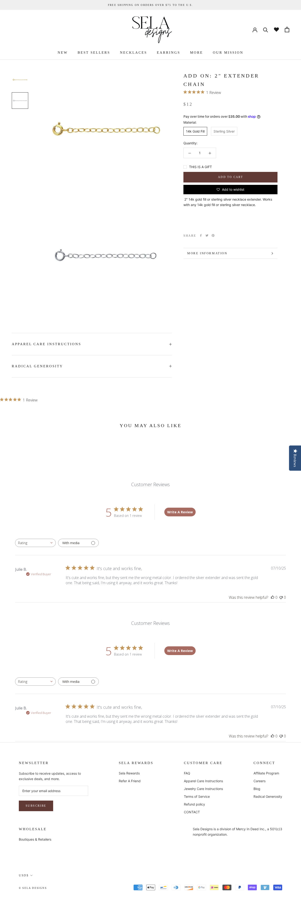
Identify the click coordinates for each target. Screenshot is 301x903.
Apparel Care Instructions (203, 781)
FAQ (187, 773)
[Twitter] (207, 235)
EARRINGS (168, 52)
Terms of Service (197, 796)
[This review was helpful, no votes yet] (272, 597)
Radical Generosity (267, 796)
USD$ (24, 875)
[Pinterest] (213, 235)
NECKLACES (133, 52)
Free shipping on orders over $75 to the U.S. (150, 5)
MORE (196, 52)
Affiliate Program (266, 773)
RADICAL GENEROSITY (37, 366)
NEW (63, 52)
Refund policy (194, 804)
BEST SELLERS (94, 52)
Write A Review (180, 512)
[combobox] (35, 543)
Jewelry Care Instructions (203, 789)
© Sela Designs (33, 888)
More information (207, 253)
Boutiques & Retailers (35, 839)
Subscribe (36, 805)
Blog (256, 789)
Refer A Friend (130, 781)
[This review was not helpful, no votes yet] (281, 597)
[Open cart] (287, 29)
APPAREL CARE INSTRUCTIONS (46, 344)
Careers (259, 781)
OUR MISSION (228, 52)
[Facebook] (200, 235)
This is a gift (200, 167)
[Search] (265, 29)
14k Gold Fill (195, 131)
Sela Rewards (129, 773)
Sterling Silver (224, 131)
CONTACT (192, 812)
